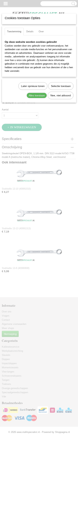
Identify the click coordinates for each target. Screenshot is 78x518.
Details (30, 31)
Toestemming (14, 31)
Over (41, 31)
